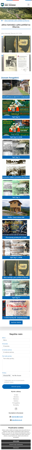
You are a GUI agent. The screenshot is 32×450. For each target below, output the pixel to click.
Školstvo (16, 399)
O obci (16, 395)
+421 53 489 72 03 (17, 416)
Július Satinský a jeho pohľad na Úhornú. (17, 21)
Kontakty (16, 405)
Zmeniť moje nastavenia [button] (16, 444)
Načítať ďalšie (16, 322)
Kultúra (16, 401)
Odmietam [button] (16, 447)
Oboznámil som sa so (14, 381)
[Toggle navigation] (28, 4)
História (16, 397)
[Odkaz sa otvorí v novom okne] (16, 408)
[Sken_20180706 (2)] (16, 62)
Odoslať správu (16, 386)
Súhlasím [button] (16, 441)
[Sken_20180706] (16, 44)
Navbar (4, 5)
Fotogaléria (16, 403)
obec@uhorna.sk (17, 420)
